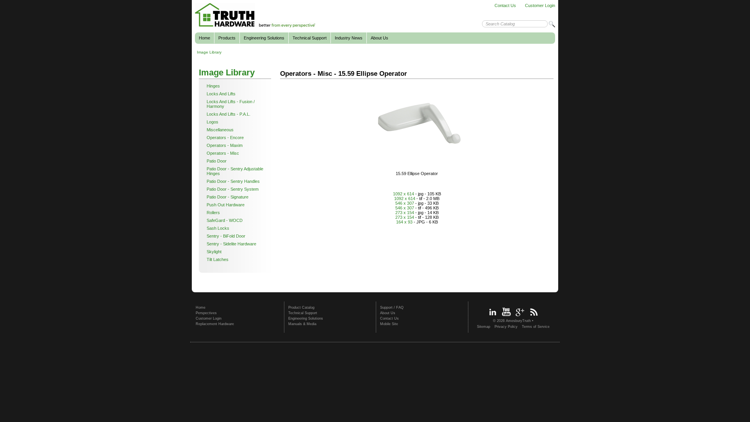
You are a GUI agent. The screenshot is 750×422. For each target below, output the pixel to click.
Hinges (213, 86)
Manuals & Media (302, 324)
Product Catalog (301, 307)
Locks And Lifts (221, 93)
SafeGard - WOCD (225, 220)
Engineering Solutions (264, 38)
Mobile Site (389, 324)
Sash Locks (218, 228)
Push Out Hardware (226, 204)
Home (204, 38)
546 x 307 (404, 203)
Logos (212, 122)
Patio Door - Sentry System (233, 189)
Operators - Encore (225, 137)
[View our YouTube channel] (506, 317)
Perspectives (206, 313)
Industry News (348, 38)
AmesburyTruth (518, 321)
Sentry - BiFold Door (226, 236)
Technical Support (310, 38)
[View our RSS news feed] (533, 317)
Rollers (213, 212)
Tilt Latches (218, 259)
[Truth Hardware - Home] (255, 26)
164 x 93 (404, 222)
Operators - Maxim (225, 145)
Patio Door (217, 161)
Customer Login (540, 5)
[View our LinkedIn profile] (492, 317)
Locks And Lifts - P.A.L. (228, 114)
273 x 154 (404, 212)
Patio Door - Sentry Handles (233, 181)
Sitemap (483, 327)
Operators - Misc (223, 153)
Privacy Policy (506, 327)
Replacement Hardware (215, 324)
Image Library (209, 52)
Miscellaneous (220, 129)
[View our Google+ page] (520, 317)
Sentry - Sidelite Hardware (231, 243)
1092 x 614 (403, 193)
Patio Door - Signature (227, 197)
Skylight (214, 251)
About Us (379, 38)
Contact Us (505, 5)
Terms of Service (536, 327)
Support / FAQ (392, 307)
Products (227, 38)
